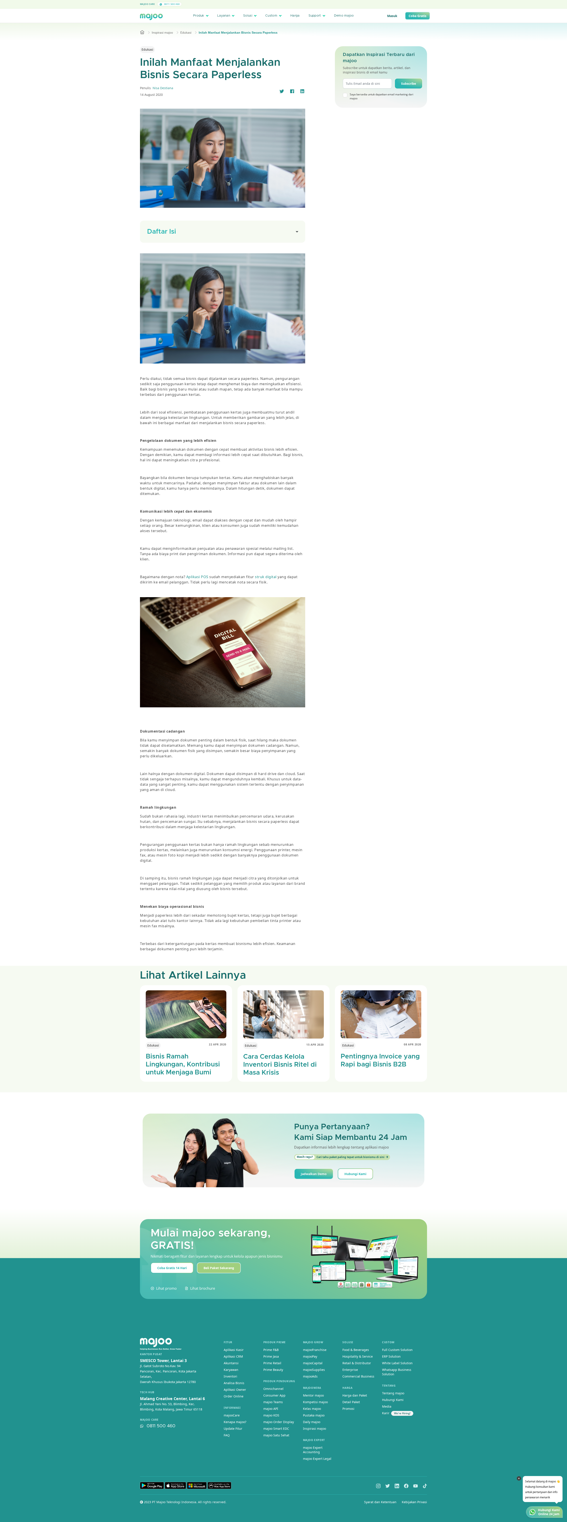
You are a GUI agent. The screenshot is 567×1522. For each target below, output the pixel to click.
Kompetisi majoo (315, 1402)
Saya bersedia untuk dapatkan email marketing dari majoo (381, 96)
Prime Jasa (271, 1356)
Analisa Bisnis (234, 1383)
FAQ (227, 1435)
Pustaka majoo (313, 1415)
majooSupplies (314, 1370)
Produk (198, 15)
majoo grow (313, 1342)
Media (386, 1406)
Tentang (389, 1385)
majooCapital (312, 1363)
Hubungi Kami (355, 1174)
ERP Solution (391, 1356)
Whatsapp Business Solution (396, 1372)
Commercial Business (358, 1376)
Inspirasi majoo (162, 32)
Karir (385, 1413)
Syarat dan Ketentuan (380, 1502)
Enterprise (350, 1370)
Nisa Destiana (163, 88)
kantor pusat (151, 1354)
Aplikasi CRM (233, 1356)
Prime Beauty (273, 1370)
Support (315, 15)
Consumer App (274, 1395)
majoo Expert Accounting (312, 1449)
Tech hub (147, 1392)
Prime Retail (272, 1363)
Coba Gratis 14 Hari (172, 1268)
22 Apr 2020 (217, 1044)
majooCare (232, 1415)
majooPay (310, 1356)
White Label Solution (397, 1363)
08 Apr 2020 (412, 1044)
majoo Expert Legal (317, 1459)
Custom (271, 15)
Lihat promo (166, 1288)
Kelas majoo (312, 1409)
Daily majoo (311, 1422)
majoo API (270, 1409)
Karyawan (231, 1370)
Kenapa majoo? (235, 1422)
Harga (294, 15)
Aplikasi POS (198, 576)
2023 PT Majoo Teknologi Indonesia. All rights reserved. (184, 1502)
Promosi (348, 1409)
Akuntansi (231, 1363)
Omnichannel (273, 1389)
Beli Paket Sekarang (219, 1268)
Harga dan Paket (354, 1395)
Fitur (228, 1342)
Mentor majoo (313, 1395)
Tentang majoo (393, 1393)
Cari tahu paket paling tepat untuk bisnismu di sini (340, 1157)
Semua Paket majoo (282, 4)
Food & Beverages (355, 1350)
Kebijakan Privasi (414, 1502)
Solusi (247, 15)
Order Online (233, 1396)
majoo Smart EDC (276, 1428)
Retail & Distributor (356, 1363)
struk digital (266, 576)
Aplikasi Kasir (234, 1350)
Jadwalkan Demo (314, 1174)
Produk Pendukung (279, 1381)
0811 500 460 (171, 4)
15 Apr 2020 (315, 1045)
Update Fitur (233, 1428)
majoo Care (147, 4)
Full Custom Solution (397, 1350)
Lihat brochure (202, 1288)
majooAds (310, 1376)
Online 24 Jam (548, 1514)
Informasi (232, 1408)
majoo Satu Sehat (276, 1435)
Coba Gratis (417, 16)
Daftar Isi (161, 231)
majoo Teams (273, 1402)
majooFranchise (314, 1350)
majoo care (149, 1420)
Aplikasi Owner (235, 1389)
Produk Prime (274, 1342)
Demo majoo (344, 15)
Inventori (230, 1376)
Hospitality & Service (357, 1356)
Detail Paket (351, 1402)
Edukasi (185, 32)
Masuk (392, 16)
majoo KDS (271, 1415)
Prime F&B (271, 1350)
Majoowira (312, 1388)
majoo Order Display (278, 1422)
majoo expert (314, 1440)
